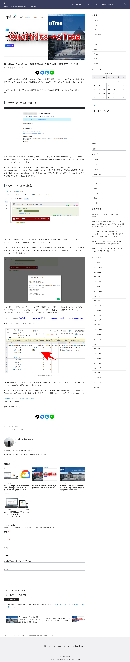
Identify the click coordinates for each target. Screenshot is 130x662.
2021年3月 (97, 325)
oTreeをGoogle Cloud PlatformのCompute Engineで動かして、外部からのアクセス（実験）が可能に (16, 488)
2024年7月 (97, 277)
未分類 (96, 63)
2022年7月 (97, 296)
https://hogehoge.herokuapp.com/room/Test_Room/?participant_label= (85, 318)
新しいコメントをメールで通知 (16, 590)
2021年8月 (97, 320)
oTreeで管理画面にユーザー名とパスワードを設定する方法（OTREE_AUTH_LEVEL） (16, 514)
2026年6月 (97, 262)
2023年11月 (98, 286)
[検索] (125, 4)
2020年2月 (97, 349)
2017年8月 (97, 387)
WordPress (77, 659)
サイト (6, 548)
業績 (72, 4)
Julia (95, 25)
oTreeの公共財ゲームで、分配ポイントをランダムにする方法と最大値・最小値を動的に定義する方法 (72, 488)
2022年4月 (97, 301)
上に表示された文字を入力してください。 (18, 561)
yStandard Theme (54, 659)
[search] (123, 149)
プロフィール (80, 4)
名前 (6, 532)
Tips (95, 49)
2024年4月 (97, 282)
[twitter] (16, 443)
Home (6, 635)
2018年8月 (97, 378)
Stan (117, 4)
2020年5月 (97, 339)
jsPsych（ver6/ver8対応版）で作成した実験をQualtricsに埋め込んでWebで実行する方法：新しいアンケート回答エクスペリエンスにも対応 (108, 224)
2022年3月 (97, 306)
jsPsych (110, 4)
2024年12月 (98, 267)
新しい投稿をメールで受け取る (16, 595)
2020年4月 (97, 344)
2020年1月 (97, 354)
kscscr (8, 3)
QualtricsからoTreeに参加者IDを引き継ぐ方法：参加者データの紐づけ (36, 635)
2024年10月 (98, 272)
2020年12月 (98, 330)
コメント (7, 569)
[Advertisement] (107, 126)
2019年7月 (97, 363)
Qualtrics (97, 35)
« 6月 (94, 105)
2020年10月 (98, 334)
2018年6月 (97, 382)
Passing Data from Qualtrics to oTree (19, 398)
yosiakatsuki (64, 659)
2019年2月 (97, 368)
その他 (96, 54)
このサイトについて (93, 4)
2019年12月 (98, 358)
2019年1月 (97, 373)
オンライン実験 (19, 429)
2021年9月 (97, 315)
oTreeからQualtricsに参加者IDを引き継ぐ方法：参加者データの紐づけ (44, 487)
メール (7, 540)
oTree (104, 4)
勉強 (95, 59)
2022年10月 (98, 291)
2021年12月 (98, 310)
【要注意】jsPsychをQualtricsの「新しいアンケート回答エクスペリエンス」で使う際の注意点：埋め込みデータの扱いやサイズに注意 (108, 233)
